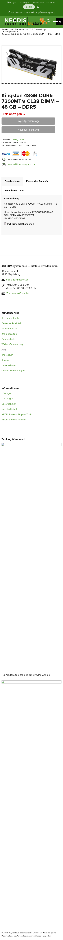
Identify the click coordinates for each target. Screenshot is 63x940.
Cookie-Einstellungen (13, 370)
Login (29, 6)
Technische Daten (14, 190)
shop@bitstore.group (44, 12)
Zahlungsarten (9, 333)
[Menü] (54, 21)
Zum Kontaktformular (17, 293)
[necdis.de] (26, 21)
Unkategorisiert (17, 139)
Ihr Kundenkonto (10, 318)
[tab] (12, 181)
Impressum (7, 354)
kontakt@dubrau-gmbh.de (22, 164)
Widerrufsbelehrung (12, 344)
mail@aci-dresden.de (17, 279)
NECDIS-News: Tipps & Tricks (17, 414)
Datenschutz (8, 339)
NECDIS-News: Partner (14, 419)
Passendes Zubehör (37, 181)
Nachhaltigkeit (9, 409)
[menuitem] (12, 2)
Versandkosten (9, 328)
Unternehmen (9, 365)
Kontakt (6, 360)
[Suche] (47, 21)
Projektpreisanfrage (28, 121)
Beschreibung (12, 181)
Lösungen (7, 393)
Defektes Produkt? (11, 323)
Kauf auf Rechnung (28, 129)
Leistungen (7, 398)
